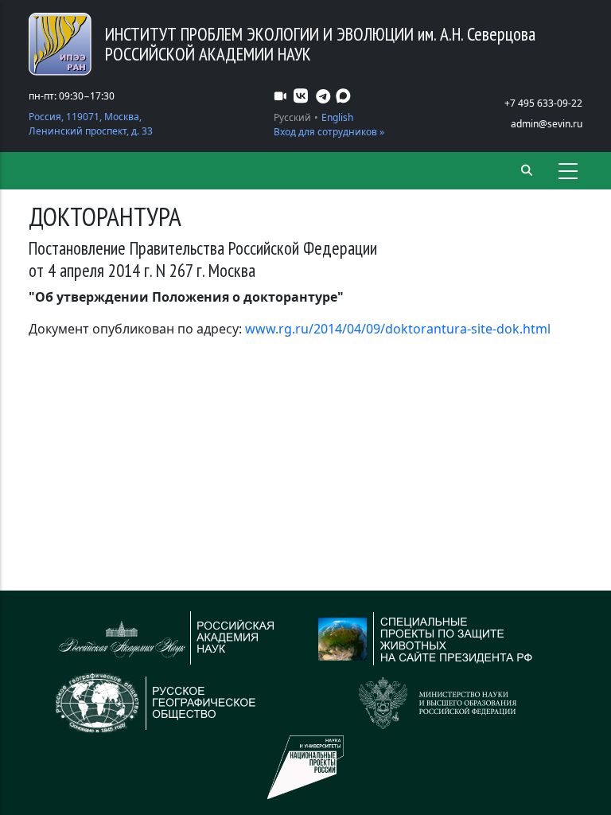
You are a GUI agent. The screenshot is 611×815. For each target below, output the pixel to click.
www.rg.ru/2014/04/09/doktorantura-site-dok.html (398, 328)
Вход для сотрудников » (329, 131)
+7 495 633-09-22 (543, 103)
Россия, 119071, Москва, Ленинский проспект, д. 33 (91, 124)
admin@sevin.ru (546, 124)
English (337, 117)
